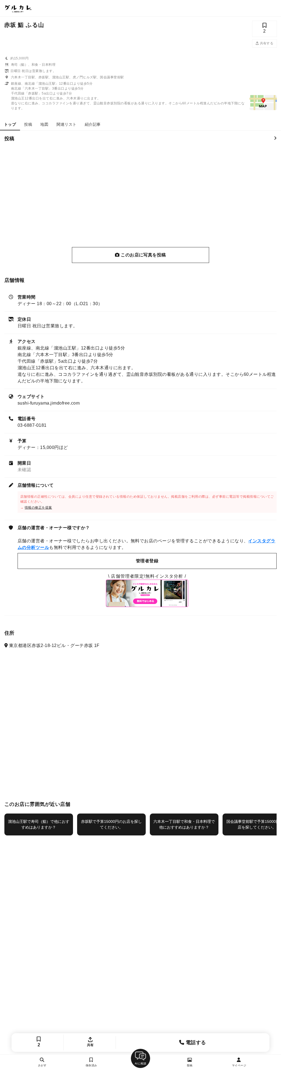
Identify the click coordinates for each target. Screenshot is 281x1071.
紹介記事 (93, 124)
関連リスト (66, 124)
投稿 (28, 124)
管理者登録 (147, 561)
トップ (10, 124)
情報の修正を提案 (38, 507)
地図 (44, 124)
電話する (195, 1042)
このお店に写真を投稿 (143, 255)
